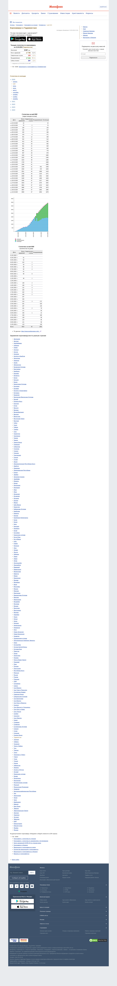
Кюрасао (16, 545)
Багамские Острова (19, 367)
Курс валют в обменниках (69, 900)
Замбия (16, 474)
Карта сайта (15, 859)
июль (14, 88)
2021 (13, 101)
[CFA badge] (33, 940)
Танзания (16, 744)
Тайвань (16, 741)
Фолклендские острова (20, 782)
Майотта (16, 573)
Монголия (17, 608)
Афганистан (17, 365)
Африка (85, 35)
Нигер (15, 621)
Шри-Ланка (17, 806)
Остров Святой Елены (20, 647)
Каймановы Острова (20, 509)
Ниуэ (15, 629)
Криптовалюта (78, 13)
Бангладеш (17, 369)
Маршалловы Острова (20, 595)
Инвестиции (65, 13)
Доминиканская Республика (22, 470)
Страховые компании (90, 933)
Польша (16, 666)
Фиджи (16, 776)
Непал (16, 619)
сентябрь (15, 92)
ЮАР (15, 821)
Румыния (16, 679)
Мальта (16, 589)
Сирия (16, 720)
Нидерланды (17, 625)
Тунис (15, 759)
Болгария (16, 386)
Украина (16, 767)
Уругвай (16, 772)
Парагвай (16, 662)
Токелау (16, 750)
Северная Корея (19, 694)
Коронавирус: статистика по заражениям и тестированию (31, 841)
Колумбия (17, 532)
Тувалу (16, 757)
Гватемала (17, 436)
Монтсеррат (17, 610)
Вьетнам (16, 421)
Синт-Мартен (18, 718)
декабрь (15, 99)
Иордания (17, 487)
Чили (15, 800)
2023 (13, 107)
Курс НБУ (42, 873)
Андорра (16, 354)
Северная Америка (89, 31)
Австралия (17, 339)
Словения (17, 724)
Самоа (16, 685)
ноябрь (15, 96)
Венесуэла (17, 416)
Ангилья (16, 349)
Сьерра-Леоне (18, 735)
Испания (16, 498)
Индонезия (17, 485)
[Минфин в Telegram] (16, 886)
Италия (16, 500)
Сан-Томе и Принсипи (20, 690)
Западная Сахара (19, 477)
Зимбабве (17, 479)
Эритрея (16, 813)
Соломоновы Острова (20, 726)
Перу (15, 664)
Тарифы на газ (89, 875)
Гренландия (17, 455)
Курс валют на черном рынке (92, 900)
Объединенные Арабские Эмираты (24, 640)
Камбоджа (17, 511)
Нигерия (16, 623)
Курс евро (87, 870)
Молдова (16, 604)
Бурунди (16, 403)
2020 (13, 79)
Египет (16, 472)
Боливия (16, 388)
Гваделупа (17, 433)
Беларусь (16, 375)
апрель (15, 81)
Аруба (15, 362)
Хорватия (16, 789)
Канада (16, 515)
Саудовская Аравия (20, 692)
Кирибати (16, 528)
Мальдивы (17, 586)
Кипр (15, 524)
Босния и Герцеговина (20, 390)
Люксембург (17, 565)
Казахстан (17, 507)
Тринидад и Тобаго (19, 754)
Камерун (16, 513)
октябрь (15, 94)
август (15, 90)
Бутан (15, 405)
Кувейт (16, 543)
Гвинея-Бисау (18, 442)
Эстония (16, 817)
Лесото (16, 552)
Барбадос (17, 371)
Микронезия (17, 599)
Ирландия (17, 494)
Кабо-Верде (17, 505)
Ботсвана (16, 393)
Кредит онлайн (66, 877)
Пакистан (16, 651)
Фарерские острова (19, 774)
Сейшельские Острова (20, 696)
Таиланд (16, 739)
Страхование (53, 13)
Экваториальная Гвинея (21, 810)
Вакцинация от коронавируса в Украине (26, 851)
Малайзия (17, 582)
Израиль (16, 481)
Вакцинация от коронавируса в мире (25, 847)
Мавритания (17, 569)
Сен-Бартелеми (18, 698)
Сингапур (16, 716)
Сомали (16, 728)
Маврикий (17, 567)
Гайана (16, 427)
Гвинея (16, 440)
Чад (15, 793)
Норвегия (16, 636)
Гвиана (16, 438)
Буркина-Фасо (18, 401)
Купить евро (65, 902)
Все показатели (17, 22)
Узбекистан (17, 765)
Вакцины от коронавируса (21, 853)
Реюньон (16, 673)
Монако (16, 606)
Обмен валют (43, 900)
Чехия (15, 797)
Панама (16, 657)
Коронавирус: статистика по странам (25, 838)
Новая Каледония (19, 634)
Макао (16, 576)
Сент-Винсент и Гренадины (22, 707)
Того (15, 748)
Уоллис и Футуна (19, 769)
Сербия (16, 713)
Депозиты (26, 13)
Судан (15, 731)
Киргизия (16, 526)
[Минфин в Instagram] (27, 886)
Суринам (16, 733)
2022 (13, 104)
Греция (16, 457)
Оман (15, 642)
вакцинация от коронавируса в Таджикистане (32, 66)
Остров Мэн (17, 644)
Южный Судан (18, 825)
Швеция (16, 804)
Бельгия (16, 380)
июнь (14, 86)
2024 (13, 110)
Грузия (16, 459)
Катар (15, 520)
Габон (15, 423)
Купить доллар (44, 902)
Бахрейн (16, 373)
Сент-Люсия (17, 711)
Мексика (16, 597)
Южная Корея (18, 823)
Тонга (15, 752)
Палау (15, 653)
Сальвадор (17, 683)
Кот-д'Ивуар (17, 539)
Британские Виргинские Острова (23, 397)
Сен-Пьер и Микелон (20, 703)
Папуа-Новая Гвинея (20, 660)
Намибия (16, 614)
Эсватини (16, 815)
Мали (15, 584)
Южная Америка (88, 33)
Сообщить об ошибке (19, 878)
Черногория (17, 795)
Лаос (15, 548)
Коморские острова (19, 535)
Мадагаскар (17, 571)
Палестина (17, 655)
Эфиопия (16, 819)
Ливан (15, 556)
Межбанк (42, 875)
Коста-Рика (17, 537)
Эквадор (16, 808)
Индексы (89, 13)
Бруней (16, 399)
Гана (15, 431)
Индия (16, 483)
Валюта (16, 13)
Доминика (17, 468)
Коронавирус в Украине (21, 845)
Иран (15, 492)
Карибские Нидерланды (21, 517)
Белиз (15, 377)
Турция (16, 761)
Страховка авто (44, 933)
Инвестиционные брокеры (92, 873)
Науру (15, 617)
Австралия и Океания (89, 37)
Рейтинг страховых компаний (92, 931)
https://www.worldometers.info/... (30, 331)
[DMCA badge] (98, 941)
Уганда (16, 763)
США (15, 681)
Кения (15, 522)
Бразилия (16, 395)
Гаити (15, 425)
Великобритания (19, 412)
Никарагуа (17, 627)
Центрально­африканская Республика (25, 791)
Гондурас (16, 449)
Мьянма (16, 612)
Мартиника (17, 593)
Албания (16, 345)
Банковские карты (67, 873)
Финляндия (17, 780)
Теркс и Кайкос (18, 746)
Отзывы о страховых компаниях (70, 931)
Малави (16, 580)
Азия (84, 29)
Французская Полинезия (21, 787)
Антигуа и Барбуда (19, 356)
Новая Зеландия (19, 632)
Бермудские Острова (20, 384)
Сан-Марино (17, 688)
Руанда (16, 677)
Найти (32, 872)
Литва (15, 561)
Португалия (17, 668)
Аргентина (17, 358)
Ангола (16, 352)
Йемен (16, 502)
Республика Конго (19, 670)
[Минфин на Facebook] (11, 886)
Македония (17, 578)
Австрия (16, 341)
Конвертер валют (44, 877)
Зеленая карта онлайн (46, 931)
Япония (16, 830)
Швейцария (17, 802)
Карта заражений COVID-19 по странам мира (27, 843)
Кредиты (35, 13)
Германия (17, 444)
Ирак (15, 489)
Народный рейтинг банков (92, 877)
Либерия (16, 554)
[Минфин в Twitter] (22, 886)
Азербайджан (18, 343)
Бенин (15, 382)
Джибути (16, 466)
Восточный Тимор (19, 418)
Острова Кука (18, 649)
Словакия (16, 722)
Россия (16, 675)
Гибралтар (17, 446)
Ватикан (16, 410)
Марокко (16, 591)
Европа (85, 26)
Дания (15, 461)
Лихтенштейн (18, 563)
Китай (15, 530)
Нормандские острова (20, 638)
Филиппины (17, 778)
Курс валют (43, 870)
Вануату (16, 408)
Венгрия (16, 414)
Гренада (16, 453)
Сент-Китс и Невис (19, 709)
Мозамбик (17, 601)
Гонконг (16, 451)
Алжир (16, 347)
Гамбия (16, 429)
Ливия (15, 558)
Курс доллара (66, 870)
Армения (16, 360)
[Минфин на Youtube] (32, 886)
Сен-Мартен (17, 701)
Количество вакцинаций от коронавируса (26, 849)
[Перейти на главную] (58, 6)
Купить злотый (89, 902)
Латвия (16, 550)
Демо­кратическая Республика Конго (24, 464)
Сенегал (16, 705)
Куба (15, 541)
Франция (16, 785)
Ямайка (16, 828)
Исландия (17, 496)
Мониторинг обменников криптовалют (50, 879)
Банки (43, 13)
